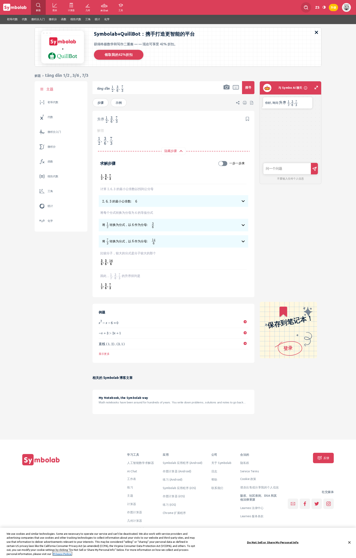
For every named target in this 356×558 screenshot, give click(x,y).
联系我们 (217, 487)
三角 (50, 191)
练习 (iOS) (169, 504)
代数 (50, 117)
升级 (333, 7)
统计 (50, 206)
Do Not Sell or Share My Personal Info (273, 542)
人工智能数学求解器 (140, 463)
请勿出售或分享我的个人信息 (259, 487)
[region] (178, 543)
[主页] (41, 465)
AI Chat (132, 471)
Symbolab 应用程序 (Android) (183, 463)
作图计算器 (134, 512)
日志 (214, 471)
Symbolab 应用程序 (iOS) (179, 487)
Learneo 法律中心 (251, 508)
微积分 (52, 146)
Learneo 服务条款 (251, 516)
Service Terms (249, 471)
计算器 (131, 504)
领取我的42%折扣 (119, 54)
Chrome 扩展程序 (174, 513)
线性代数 (53, 176)
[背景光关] (324, 7)
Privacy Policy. (62, 553)
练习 (130, 487)
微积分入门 (54, 131)
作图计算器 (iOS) (174, 496)
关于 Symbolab (221, 463)
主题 (130, 495)
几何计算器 (134, 520)
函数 (50, 161)
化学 (50, 220)
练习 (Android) (172, 479)
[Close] (349, 542)
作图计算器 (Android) (177, 471)
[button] (227, 90)
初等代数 (53, 102)
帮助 (214, 479)
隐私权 (244, 463)
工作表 (131, 479)
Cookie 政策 (248, 479)
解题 (38, 75)
